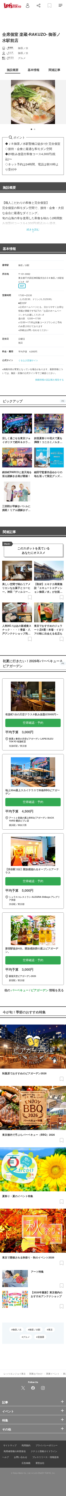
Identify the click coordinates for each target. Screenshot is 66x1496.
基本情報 (9, 248)
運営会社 (40, 1462)
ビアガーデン (39, 990)
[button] (31, 129)
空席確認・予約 (33, 722)
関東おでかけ (36, 1373)
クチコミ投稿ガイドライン (44, 1451)
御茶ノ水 (17, 1329)
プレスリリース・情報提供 (45, 1457)
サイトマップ (9, 1445)
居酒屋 (41, 1337)
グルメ (26, 1337)
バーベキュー (20, 990)
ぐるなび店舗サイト (28, 360)
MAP (22, 286)
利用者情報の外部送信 (15, 1451)
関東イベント (52, 1373)
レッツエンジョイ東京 (15, 1373)
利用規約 (26, 1445)
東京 (50, 1329)
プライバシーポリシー (47, 1445)
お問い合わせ (20, 1457)
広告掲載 (26, 1462)
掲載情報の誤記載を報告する (49, 379)
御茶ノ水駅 (34, 1329)
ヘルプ (5, 1457)
